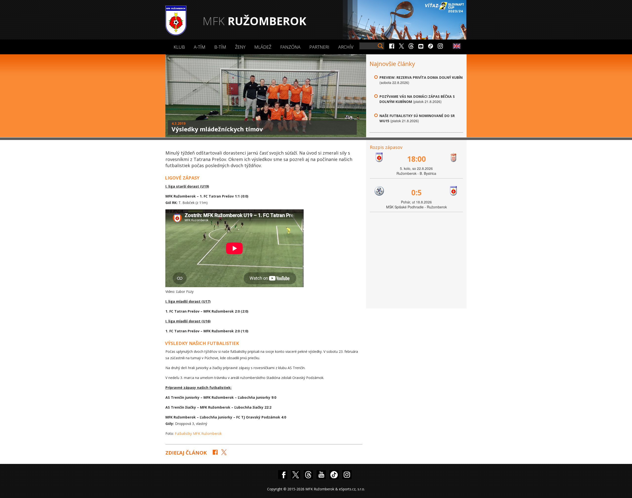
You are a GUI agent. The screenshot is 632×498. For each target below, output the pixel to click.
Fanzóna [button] (290, 47)
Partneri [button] (319, 47)
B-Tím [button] (220, 47)
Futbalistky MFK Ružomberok (198, 433)
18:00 (416, 159)
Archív (345, 47)
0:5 (416, 192)
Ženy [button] (240, 47)
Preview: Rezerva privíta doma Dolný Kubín (421, 77)
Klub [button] (179, 47)
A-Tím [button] (199, 47)
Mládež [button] (262, 47)
